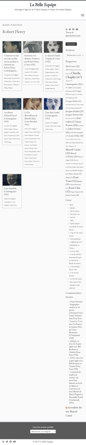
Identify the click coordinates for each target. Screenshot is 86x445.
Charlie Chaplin (49, 69)
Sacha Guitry (72, 195)
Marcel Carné (73, 151)
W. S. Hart (37, 82)
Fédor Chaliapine (29, 135)
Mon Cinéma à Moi (75, 282)
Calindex (72, 208)
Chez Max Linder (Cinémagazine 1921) (52, 115)
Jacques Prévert (74, 114)
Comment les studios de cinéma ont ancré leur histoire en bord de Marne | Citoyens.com (75, 380)
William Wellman (8, 88)
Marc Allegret (71, 146)
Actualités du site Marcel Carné (74, 411)
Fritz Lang (72, 94)
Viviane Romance (29, 164)
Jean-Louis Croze (71, 118)
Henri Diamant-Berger (75, 108)
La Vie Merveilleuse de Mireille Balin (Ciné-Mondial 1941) (31, 118)
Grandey (47, 126)
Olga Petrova (28, 79)
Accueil (5, 24)
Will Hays (16, 85)
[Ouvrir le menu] (82, 15)
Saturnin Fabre (28, 161)
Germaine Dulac (71, 104)
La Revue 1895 (74, 251)
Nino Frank (75, 173)
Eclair (26, 75)
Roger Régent (77, 192)
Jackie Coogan (57, 79)
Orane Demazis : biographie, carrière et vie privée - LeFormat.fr (75, 307)
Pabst (38, 151)
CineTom (72, 217)
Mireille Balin (32, 151)
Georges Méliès (73, 101)
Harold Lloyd (12, 135)
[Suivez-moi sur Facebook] (74, 29)
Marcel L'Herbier (29, 148)
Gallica (72, 220)
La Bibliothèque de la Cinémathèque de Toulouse (75, 245)
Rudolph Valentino (50, 88)
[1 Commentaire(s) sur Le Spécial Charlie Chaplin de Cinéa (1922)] (58, 45)
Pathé (10, 139)
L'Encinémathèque (75, 239)
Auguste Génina (29, 132)
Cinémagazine (8, 202)
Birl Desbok (37, 132)
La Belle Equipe (43, 4)
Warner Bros (16, 81)
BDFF (71, 205)
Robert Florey (8, 81)
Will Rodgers (8, 142)
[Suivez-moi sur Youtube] (78, 29)
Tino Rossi (36, 161)
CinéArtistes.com (75, 214)
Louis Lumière (71, 139)
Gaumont (72, 98)
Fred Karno (54, 75)
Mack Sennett (77, 142)
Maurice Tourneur (33, 75)
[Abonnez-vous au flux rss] (67, 29)
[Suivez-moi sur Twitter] (70, 29)
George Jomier (49, 79)
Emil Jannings (7, 78)
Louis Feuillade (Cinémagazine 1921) (10, 191)
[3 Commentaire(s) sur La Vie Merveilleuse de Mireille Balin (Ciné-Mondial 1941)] (37, 102)
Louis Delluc (76, 135)
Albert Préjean (71, 70)
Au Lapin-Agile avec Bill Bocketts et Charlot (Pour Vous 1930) (75, 349)
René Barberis (28, 155)
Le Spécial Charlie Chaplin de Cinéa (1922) (52, 58)
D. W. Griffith (33, 72)
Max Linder (49, 82)
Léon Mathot (33, 145)
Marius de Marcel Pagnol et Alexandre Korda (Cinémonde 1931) (76, 397)
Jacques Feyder (16, 78)
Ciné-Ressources (74, 211)
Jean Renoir (73, 123)
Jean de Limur (33, 138)
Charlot (57, 69)
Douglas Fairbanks (50, 72)
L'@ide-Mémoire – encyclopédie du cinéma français (76, 227)
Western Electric (8, 85)
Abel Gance (73, 66)
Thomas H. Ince (29, 82)
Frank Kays (12, 132)
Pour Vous (72, 179)
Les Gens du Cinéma (76, 279)
